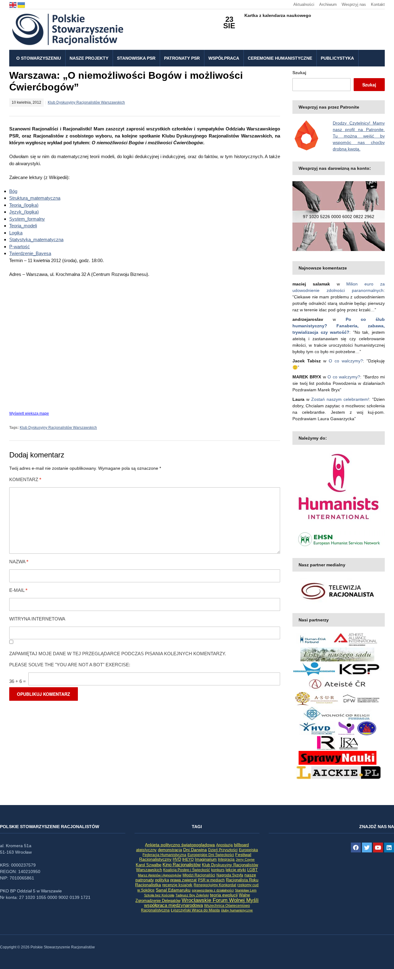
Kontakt (378, 4)
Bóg (13, 191)
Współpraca (223, 58)
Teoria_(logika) (23, 205)
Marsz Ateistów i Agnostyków (159, 875)
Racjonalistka (148, 884)
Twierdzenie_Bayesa (30, 253)
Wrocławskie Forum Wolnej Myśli (220, 900)
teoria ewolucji (224, 894)
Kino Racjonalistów (182, 864)
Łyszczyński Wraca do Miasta (195, 910)
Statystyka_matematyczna (36, 239)
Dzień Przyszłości (223, 850)
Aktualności (303, 4)
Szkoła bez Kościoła (159, 895)
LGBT (252, 869)
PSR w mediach (211, 880)
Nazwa (18, 561)
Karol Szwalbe (148, 865)
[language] (13, 4)
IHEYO (188, 859)
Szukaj (299, 72)
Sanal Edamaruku (173, 890)
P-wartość (19, 246)
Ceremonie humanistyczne (280, 58)
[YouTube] (378, 847)
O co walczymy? (346, 360)
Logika (15, 232)
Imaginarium (206, 859)
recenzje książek (177, 885)
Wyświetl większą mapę (29, 413)
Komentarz (25, 479)
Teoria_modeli (23, 225)
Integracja (226, 859)
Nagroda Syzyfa (229, 875)
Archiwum (328, 4)
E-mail (18, 590)
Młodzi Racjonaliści (199, 875)
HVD (177, 859)
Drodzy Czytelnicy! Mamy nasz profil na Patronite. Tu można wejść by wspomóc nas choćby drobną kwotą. (359, 136)
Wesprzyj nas (354, 4)
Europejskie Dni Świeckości (210, 855)
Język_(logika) (24, 211)
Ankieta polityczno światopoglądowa (180, 844)
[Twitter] (367, 847)
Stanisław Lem (245, 890)
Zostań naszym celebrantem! (340, 399)
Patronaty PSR (182, 58)
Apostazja (224, 845)
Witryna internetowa (37, 618)
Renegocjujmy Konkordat (215, 885)
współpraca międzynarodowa (173, 905)
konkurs (217, 870)
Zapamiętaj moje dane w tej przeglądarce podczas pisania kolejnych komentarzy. (117, 653)
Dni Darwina (195, 849)
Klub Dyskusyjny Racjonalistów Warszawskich (86, 102)
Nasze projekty (89, 58)
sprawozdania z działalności (213, 890)
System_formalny (27, 218)
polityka (162, 880)
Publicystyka (337, 58)
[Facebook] (356, 847)
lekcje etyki (236, 870)
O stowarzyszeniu (38, 58)
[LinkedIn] (389, 847)
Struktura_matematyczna (34, 198)
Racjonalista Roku (242, 880)
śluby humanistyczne (237, 910)
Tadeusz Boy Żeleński (192, 895)
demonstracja (170, 849)
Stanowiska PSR (136, 58)
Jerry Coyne (245, 859)
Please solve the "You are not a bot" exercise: (69, 664)
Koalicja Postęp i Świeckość (186, 870)
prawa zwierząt (183, 880)
